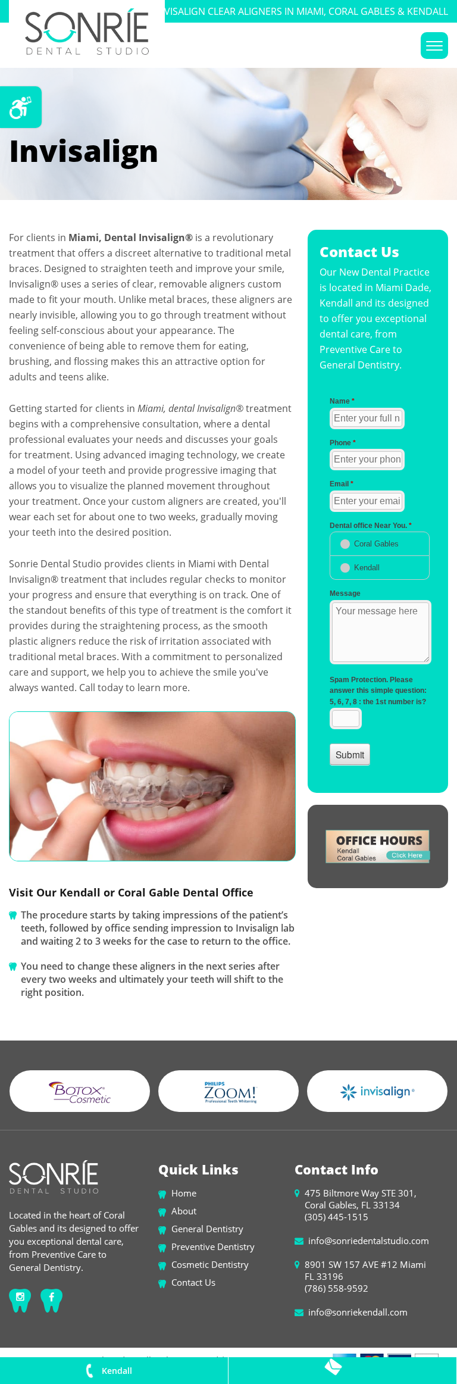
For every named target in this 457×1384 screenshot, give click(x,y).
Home (183, 1193)
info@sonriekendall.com (358, 1312)
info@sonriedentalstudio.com (368, 1240)
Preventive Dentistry (213, 1246)
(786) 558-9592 (336, 1288)
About (183, 1211)
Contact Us (193, 1282)
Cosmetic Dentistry (210, 1264)
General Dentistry (207, 1229)
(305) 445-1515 (336, 1217)
